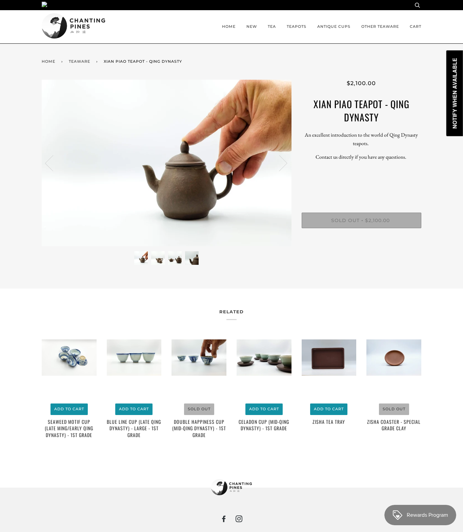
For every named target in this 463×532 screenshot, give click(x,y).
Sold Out (199, 409)
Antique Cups (333, 26)
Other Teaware (380, 26)
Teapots (296, 26)
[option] (166, 163)
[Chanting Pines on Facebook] (223, 520)
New (251, 26)
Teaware (79, 61)
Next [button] (279, 163)
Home (229, 26)
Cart (415, 26)
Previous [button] (53, 163)
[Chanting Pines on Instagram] (239, 520)
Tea (272, 26)
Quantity (361, 184)
